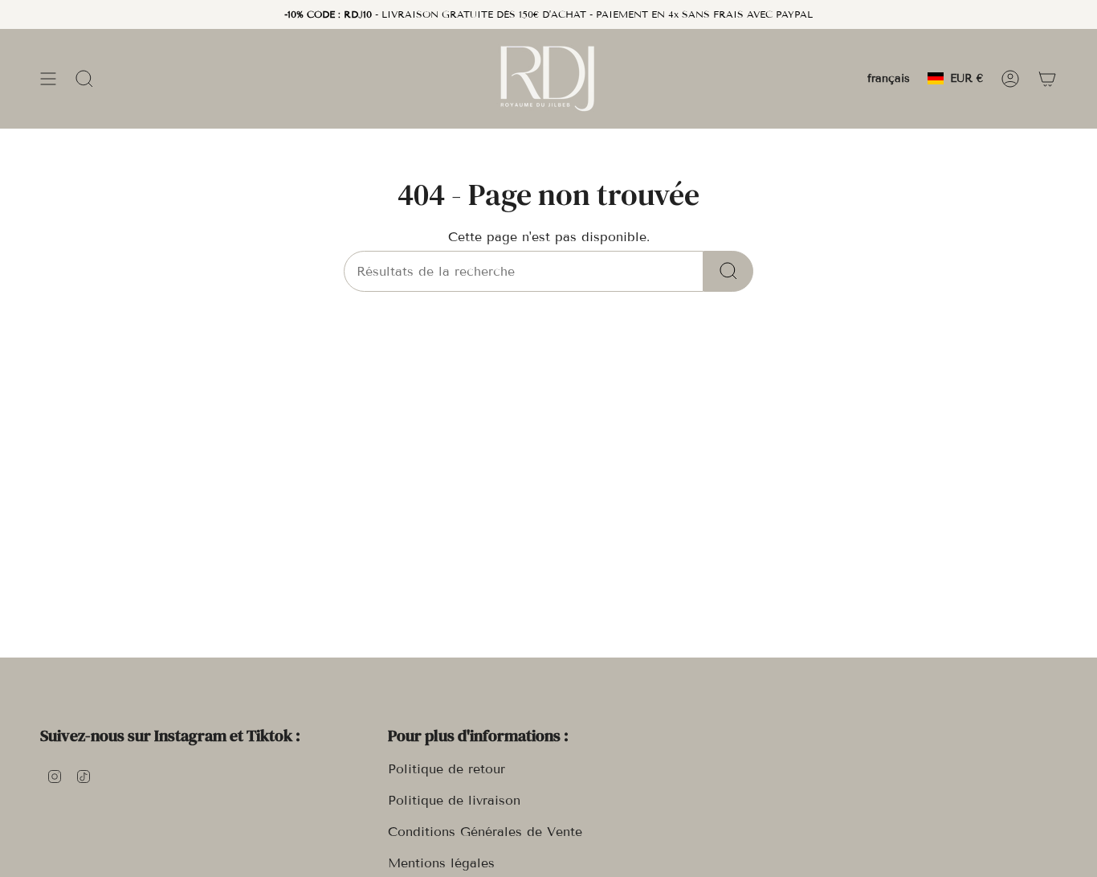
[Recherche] (728, 271)
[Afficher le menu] (48, 78)
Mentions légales (441, 863)
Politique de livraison (454, 800)
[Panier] (1047, 78)
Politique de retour (446, 769)
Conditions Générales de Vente (485, 831)
